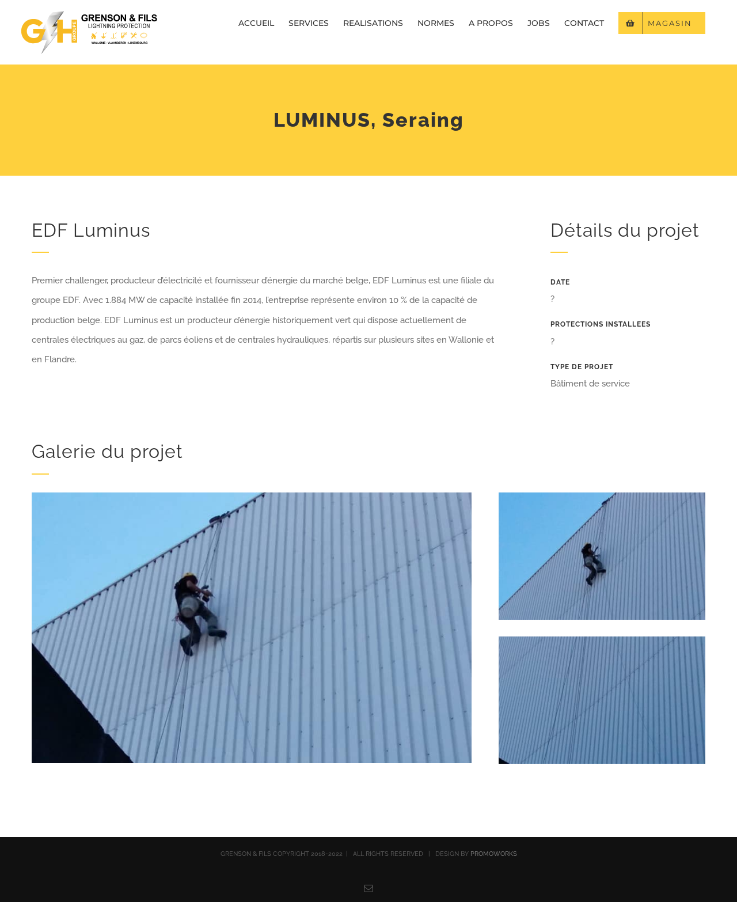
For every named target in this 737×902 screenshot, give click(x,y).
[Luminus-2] (602, 496)
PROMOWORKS (493, 854)
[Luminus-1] (252, 496)
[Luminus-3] (602, 640)
